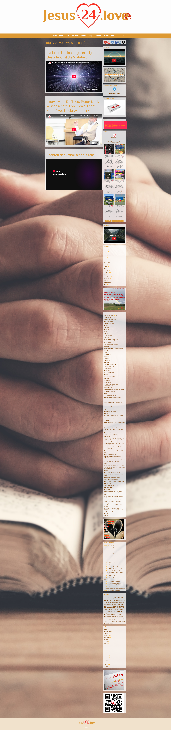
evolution (109, 604)
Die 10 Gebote (107, 489)
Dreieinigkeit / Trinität (108, 321)
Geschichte (106, 270)
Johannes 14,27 (107, 354)
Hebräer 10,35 (107, 370)
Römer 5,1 (106, 325)
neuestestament (108, 618)
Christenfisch (106, 513)
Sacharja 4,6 (106, 378)
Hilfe (105, 274)
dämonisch (121, 602)
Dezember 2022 (107, 647)
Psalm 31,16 (106, 333)
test (112, 36)
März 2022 (106, 655)
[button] (124, 35)
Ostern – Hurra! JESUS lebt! (110, 315)
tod (116, 621)
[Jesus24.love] (85, 17)
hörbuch (115, 611)
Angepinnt (106, 251)
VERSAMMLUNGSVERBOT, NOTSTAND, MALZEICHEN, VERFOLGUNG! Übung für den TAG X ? (114, 493)
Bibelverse (74, 36)
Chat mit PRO (107, 262)
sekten (105, 621)
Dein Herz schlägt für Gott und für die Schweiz (114, 389)
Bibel (105, 257)
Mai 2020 (106, 662)
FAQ (67, 36)
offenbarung (115, 618)
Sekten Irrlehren (107, 282)
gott (120, 607)
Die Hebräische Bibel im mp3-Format (112, 477)
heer (115, 609)
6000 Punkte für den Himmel (110, 395)
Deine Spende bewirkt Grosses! (111, 344)
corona (105, 602)
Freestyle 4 (106, 356)
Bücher (105, 260)
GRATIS (83, 36)
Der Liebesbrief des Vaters (109, 391)
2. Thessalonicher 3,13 (109, 366)
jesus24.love (109, 145)
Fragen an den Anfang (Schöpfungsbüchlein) (113, 348)
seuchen (109, 621)
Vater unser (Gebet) (108, 487)
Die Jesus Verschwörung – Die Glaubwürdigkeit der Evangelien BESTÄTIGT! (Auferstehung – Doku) (114, 429)
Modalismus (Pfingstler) (109, 323)
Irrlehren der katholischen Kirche (70, 155)
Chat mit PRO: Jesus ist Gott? (110, 454)
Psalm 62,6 (106, 327)
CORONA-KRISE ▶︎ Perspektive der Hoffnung (114, 481)
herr (118, 609)
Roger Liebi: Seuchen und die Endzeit (112, 448)
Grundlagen (106, 272)
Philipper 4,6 (106, 331)
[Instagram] (113, 153)
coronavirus (111, 602)
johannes (113, 616)
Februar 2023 (106, 645)
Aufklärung (106, 253)
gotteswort (106, 609)
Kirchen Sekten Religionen (109, 515)
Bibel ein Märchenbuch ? (109, 372)
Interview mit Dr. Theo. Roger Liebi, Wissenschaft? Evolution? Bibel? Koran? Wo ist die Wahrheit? (72, 106)
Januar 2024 (106, 635)
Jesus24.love (106, 278)
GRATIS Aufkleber (108, 335)
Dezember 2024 (107, 631)
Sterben (105, 284)
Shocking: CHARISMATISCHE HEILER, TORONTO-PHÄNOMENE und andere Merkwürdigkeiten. (112, 501)
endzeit (105, 604)
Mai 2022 (106, 653)
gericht (117, 604)
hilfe (121, 609)
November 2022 (107, 649)
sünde (113, 621)
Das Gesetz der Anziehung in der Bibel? (112, 446)
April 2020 (106, 664)
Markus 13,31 (107, 360)
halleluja (110, 609)
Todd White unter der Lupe (109, 376)
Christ (61, 36)
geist (113, 604)
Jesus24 (106, 36)
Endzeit (105, 264)
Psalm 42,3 (106, 362)
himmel (106, 611)
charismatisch (121, 600)
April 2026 (106, 629)
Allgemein (106, 249)
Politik (105, 280)
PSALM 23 (106, 393)
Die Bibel (106, 413)
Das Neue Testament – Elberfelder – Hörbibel (113, 459)
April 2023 (106, 643)
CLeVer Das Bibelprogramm (110, 406)
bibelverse (112, 600)
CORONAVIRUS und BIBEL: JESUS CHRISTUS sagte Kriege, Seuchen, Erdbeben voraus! (114, 474)
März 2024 (106, 633)
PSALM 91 (106, 470)
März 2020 (106, 666)
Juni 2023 (106, 639)
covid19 (116, 602)
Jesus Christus (107, 276)
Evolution (106, 266)
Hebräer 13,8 (106, 329)
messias (121, 616)
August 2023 (106, 637)
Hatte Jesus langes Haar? (109, 511)
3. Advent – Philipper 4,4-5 (109, 317)
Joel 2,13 (106, 350)
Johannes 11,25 (107, 346)
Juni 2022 (106, 651)
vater (120, 621)
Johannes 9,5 (107, 380)
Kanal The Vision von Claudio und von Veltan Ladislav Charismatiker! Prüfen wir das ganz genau (113, 402)
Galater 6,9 (106, 358)
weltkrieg (107, 623)
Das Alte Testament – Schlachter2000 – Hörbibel (114, 465)
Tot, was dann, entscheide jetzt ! (111, 479)
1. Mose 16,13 (107, 352)
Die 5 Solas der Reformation (110, 411)
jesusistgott (107, 616)
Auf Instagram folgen (118, 220)
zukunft (112, 623)
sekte (122, 619)
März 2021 (106, 657)
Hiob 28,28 (106, 374)
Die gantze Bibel (107, 483)
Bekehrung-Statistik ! (108, 436)
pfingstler (121, 618)
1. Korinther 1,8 (107, 337)
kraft (118, 616)
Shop (90, 36)
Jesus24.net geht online (109, 342)
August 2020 (106, 659)
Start (55, 36)
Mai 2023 (106, 641)
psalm (112, 619)
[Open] (109, 149)
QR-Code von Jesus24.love (110, 364)
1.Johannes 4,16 (107, 382)
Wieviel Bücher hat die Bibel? (110, 319)
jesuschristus (114, 614)
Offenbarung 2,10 (107, 368)
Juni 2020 (106, 660)
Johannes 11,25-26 (108, 387)
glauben (111, 607)
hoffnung (110, 611)
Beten (105, 255)
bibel (112, 597)
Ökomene (106, 425)
